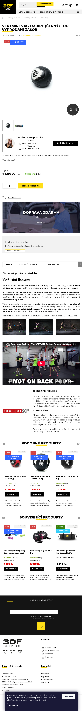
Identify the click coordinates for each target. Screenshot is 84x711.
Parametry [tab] (53, 264)
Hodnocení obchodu (9, 676)
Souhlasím (69, 697)
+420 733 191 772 (52, 650)
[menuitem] (26, 12)
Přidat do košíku (30, 186)
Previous (4, 444)
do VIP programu (44, 3)
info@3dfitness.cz (52, 647)
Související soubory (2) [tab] (29, 264)
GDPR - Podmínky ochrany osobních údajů (17, 682)
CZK (66, 5)
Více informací (9, 160)
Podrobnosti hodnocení (32, 35)
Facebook (49, 654)
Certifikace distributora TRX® (12, 685)
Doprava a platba (8, 673)
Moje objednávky (47, 679)
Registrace (45, 677)
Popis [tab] (9, 264)
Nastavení (13, 706)
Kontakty (5, 690)
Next (78, 444)
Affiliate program (8, 687)
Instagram (49, 657)
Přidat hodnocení (15, 251)
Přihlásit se (42, 626)
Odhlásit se (45, 682)
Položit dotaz (64, 143)
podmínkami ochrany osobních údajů (41, 618)
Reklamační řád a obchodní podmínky (15, 679)
